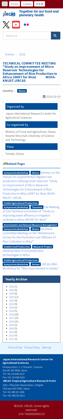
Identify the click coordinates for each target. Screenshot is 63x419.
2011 (11, 339)
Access (14, 4)
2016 (22, 54)
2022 (11, 300)
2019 (11, 311)
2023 (11, 297)
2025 (11, 290)
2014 (11, 328)
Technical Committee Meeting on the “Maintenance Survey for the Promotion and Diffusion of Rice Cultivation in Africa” (29, 235)
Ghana (22, 90)
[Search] (55, 35)
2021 (11, 304)
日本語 (39, 4)
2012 (11, 335)
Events (9, 54)
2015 (11, 325)
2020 (11, 307)
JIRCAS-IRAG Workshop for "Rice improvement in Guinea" (31, 266)
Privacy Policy (32, 347)
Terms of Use (15, 347)
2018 (11, 314)
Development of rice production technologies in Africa (23, 252)
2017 (11, 318)
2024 (11, 293)
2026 (11, 286)
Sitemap (46, 347)
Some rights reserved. (37, 408)
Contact (27, 4)
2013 (11, 332)
